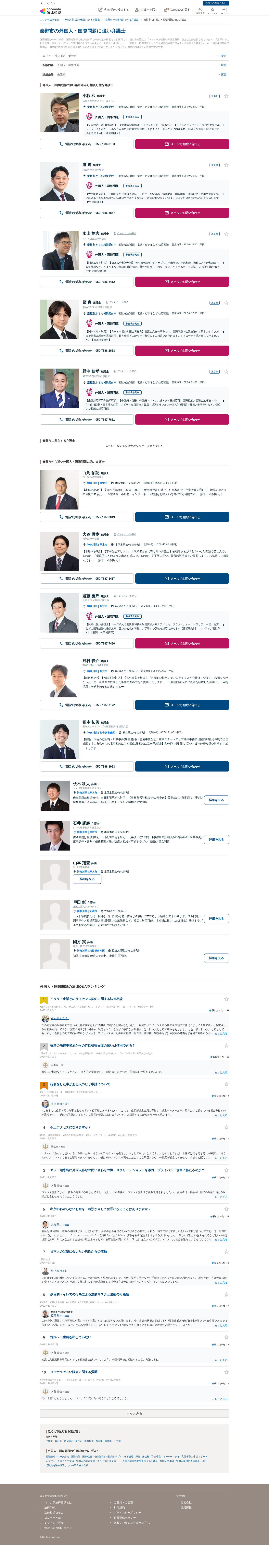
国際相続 (87, 1456)
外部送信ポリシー (125, 1517)
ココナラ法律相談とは (58, 1502)
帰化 (137, 1456)
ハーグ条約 (63, 1456)
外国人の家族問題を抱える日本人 (140, 1461)
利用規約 (119, 1507)
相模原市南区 (97, 950)
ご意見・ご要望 (123, 1502)
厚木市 (103, 483)
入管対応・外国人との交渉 (60, 1461)
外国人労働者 (167, 1461)
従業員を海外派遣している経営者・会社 (67, 1465)
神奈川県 (92, 483)
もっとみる (134, 1413)
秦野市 (91, 106)
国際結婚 (75, 1456)
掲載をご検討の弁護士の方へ (132, 1522)
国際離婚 (50, 1456)
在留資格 (129, 1456)
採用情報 (186, 1507)
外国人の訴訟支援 (85, 1461)
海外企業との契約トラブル (108, 1456)
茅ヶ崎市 (68, 1441)
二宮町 (117, 1441)
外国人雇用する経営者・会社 (191, 1461)
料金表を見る (132, 117)
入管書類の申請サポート (195, 1456)
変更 (223, 55)
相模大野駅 (118, 950)
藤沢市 (103, 606)
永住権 (145, 1456)
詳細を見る (216, 800)
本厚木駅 (120, 483)
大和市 (93, 911)
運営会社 (186, 1502)
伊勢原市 (89, 1441)
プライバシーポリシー (127, 1512)
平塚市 (49, 1441)
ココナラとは (52, 1517)
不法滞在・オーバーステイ (165, 1456)
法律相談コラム (54, 1512)
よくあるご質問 (54, 1522)
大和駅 (108, 911)
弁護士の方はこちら (215, 3)
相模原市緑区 (107, 732)
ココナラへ (49, 3)
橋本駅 (127, 732)
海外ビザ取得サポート (109, 1461)
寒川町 (99, 1441)
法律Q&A (50, 1507)
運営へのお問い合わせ (58, 1527)
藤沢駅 (119, 606)
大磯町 (108, 1441)
